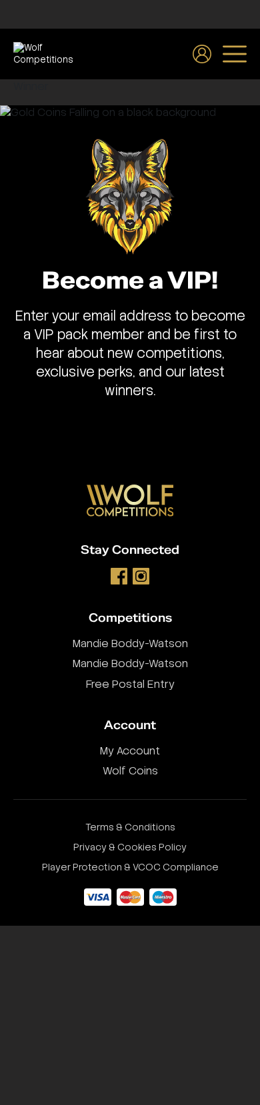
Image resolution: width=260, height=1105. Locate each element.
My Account (130, 751)
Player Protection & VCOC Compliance (130, 867)
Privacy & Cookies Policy (130, 847)
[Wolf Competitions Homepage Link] (43, 53)
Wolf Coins (130, 771)
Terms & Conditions (130, 827)
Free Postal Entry (130, 684)
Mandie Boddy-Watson (130, 643)
